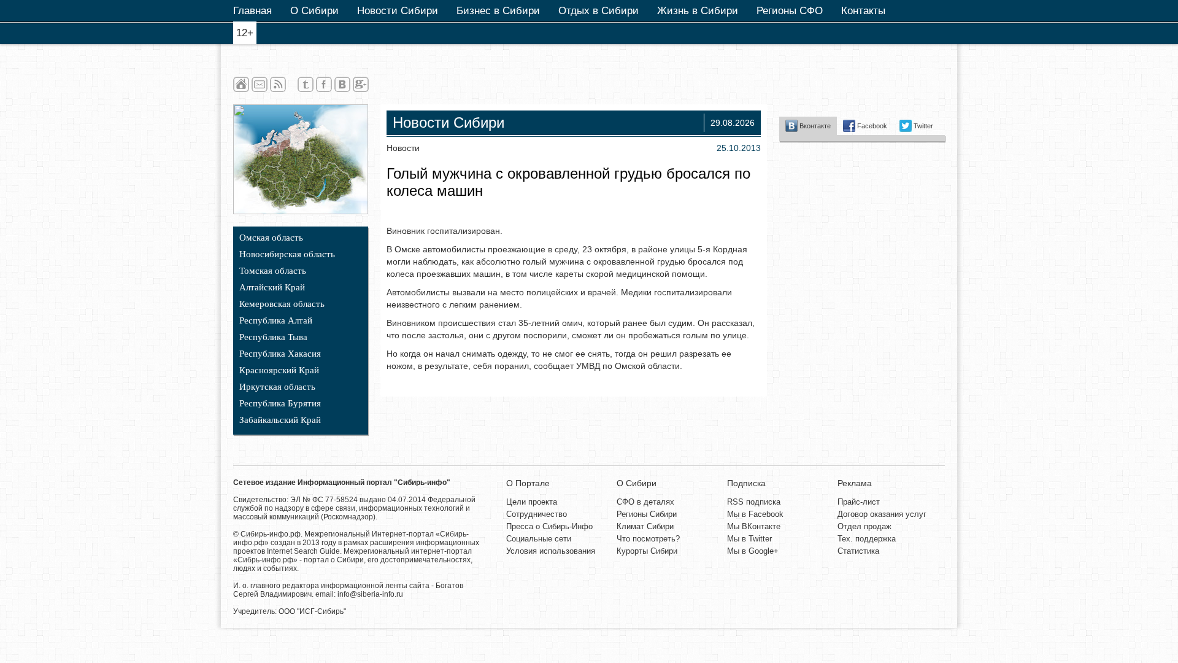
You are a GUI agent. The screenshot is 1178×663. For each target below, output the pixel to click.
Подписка (746, 483)
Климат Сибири (645, 526)
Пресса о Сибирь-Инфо (549, 526)
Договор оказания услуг (881, 514)
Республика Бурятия (280, 403)
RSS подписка (753, 501)
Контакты (863, 11)
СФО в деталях (645, 501)
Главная (252, 11)
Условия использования (550, 551)
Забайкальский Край (280, 420)
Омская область (271, 237)
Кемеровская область (282, 304)
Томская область (272, 271)
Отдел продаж (864, 526)
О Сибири (314, 11)
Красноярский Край (279, 370)
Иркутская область (277, 387)
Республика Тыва (273, 337)
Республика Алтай (275, 320)
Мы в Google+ (753, 551)
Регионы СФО (789, 11)
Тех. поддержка (866, 538)
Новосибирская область (287, 254)
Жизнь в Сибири (697, 11)
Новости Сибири (397, 11)
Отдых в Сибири (598, 11)
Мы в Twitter (749, 538)
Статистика (858, 551)
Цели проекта (531, 501)
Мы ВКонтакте (753, 526)
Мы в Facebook (755, 514)
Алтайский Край (272, 287)
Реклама (854, 483)
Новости (403, 148)
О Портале (528, 483)
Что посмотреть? (648, 538)
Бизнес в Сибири (498, 11)
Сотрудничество (536, 514)
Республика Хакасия (280, 354)
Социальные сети (538, 538)
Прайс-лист (858, 501)
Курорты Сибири (647, 551)
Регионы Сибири (647, 514)
